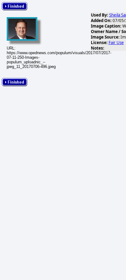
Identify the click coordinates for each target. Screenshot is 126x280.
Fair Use (116, 42)
